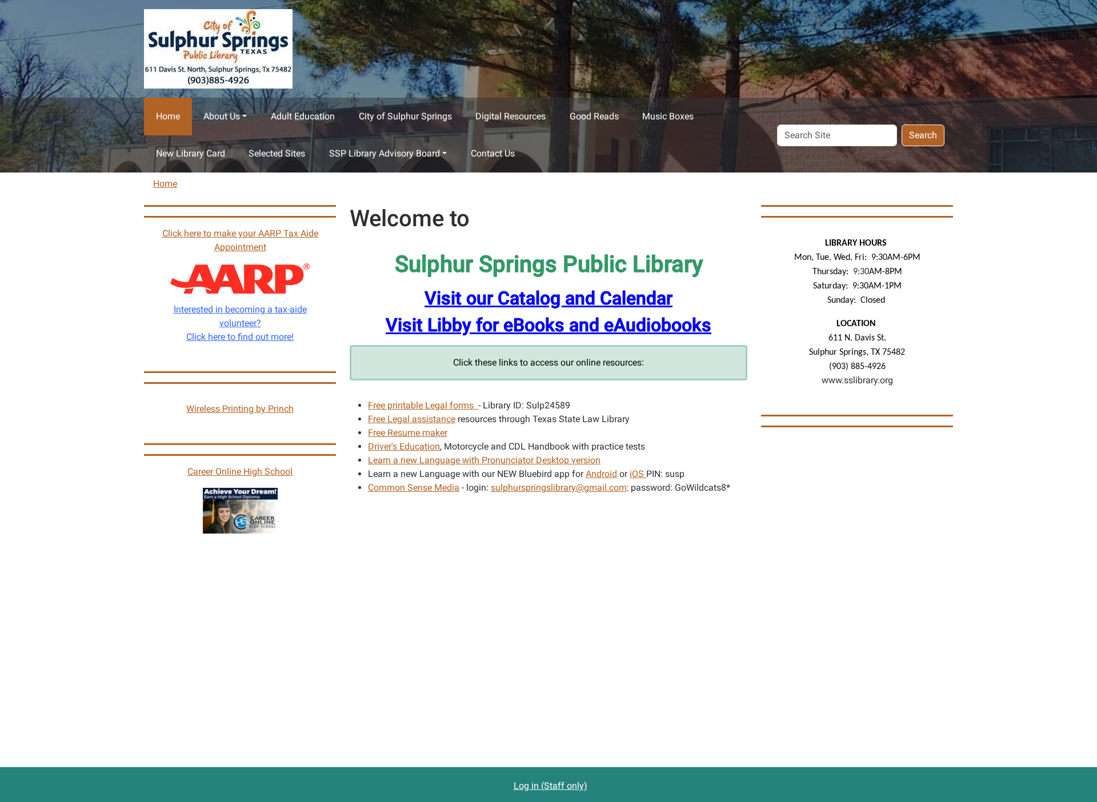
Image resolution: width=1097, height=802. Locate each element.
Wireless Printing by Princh (240, 408)
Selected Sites (277, 153)
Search (923, 135)
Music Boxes (668, 116)
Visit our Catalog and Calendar (548, 298)
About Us (221, 116)
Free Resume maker (407, 432)
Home (168, 116)
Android (601, 473)
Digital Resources (510, 116)
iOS (638, 473)
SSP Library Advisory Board (384, 153)
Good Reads (594, 116)
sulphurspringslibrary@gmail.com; (559, 487)
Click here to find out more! (240, 336)
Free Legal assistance (411, 419)
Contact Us (493, 153)
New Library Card (190, 153)
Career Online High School (240, 471)
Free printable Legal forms (423, 405)
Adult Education (303, 116)
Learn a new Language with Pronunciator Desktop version (484, 460)
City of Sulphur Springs (405, 116)
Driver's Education (404, 446)
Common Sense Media (413, 487)
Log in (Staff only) (550, 785)
